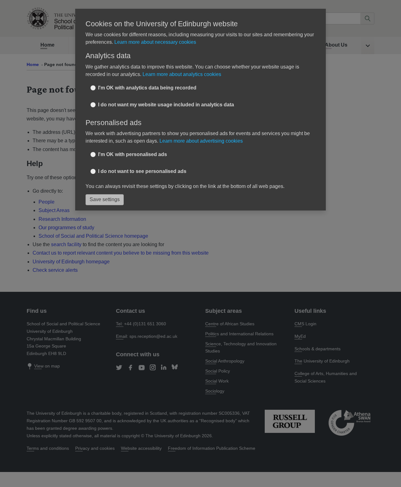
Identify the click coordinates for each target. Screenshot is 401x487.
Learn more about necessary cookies (155, 42)
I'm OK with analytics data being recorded (147, 87)
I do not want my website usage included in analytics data (166, 104)
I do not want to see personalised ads (142, 171)
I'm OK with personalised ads (132, 154)
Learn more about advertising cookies (201, 141)
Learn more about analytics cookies (182, 74)
